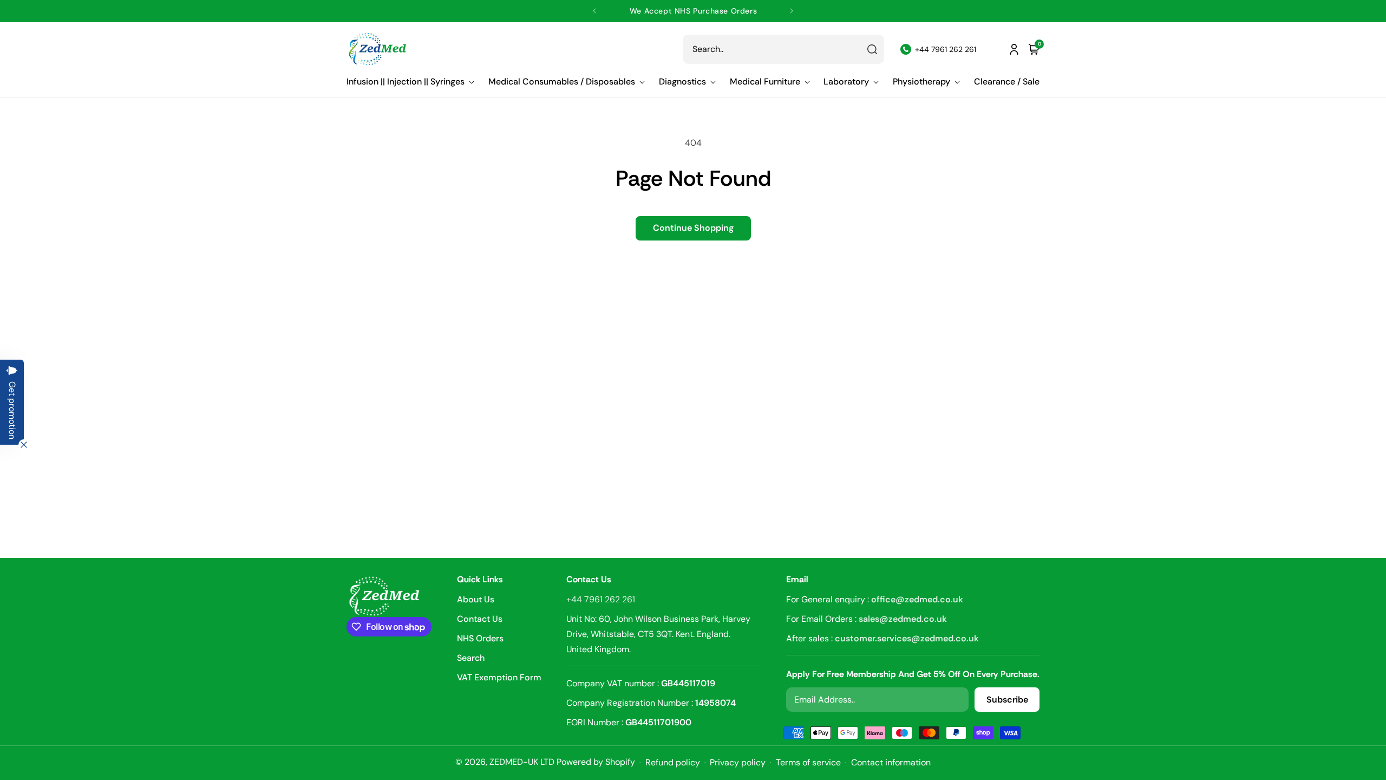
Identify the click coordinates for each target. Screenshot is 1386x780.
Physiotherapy (921, 81)
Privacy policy (738, 762)
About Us (475, 600)
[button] (410, 81)
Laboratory (846, 81)
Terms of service (808, 762)
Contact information (891, 762)
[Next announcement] (791, 10)
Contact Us (479, 619)
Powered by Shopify (596, 762)
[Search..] (872, 49)
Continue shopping (693, 227)
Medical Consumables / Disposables (561, 81)
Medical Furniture (765, 81)
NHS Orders (480, 638)
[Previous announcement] (595, 10)
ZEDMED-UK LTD (521, 762)
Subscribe (1007, 699)
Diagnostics (682, 81)
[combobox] (783, 49)
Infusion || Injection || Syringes (405, 81)
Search (471, 658)
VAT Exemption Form (499, 677)
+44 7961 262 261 (600, 599)
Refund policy (672, 762)
